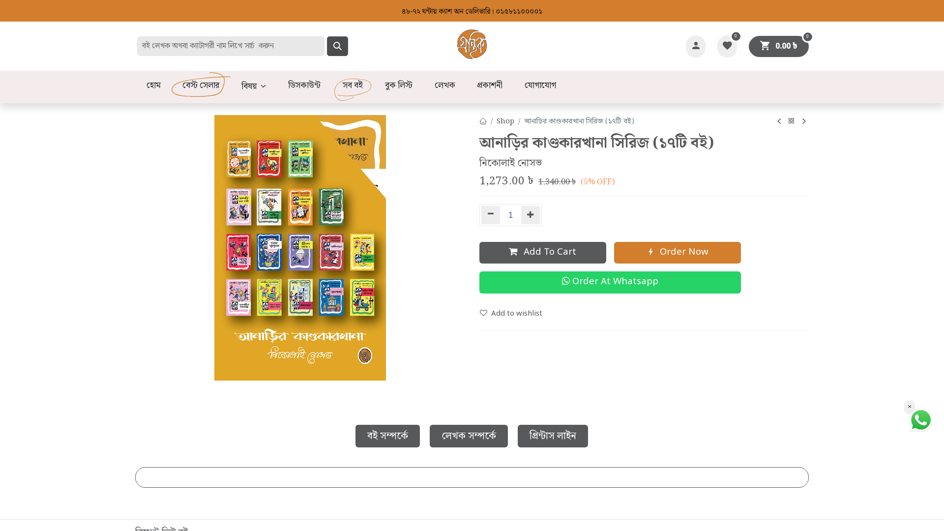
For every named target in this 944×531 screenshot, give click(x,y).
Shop (505, 121)
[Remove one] (490, 215)
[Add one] (530, 215)
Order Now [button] (682, 252)
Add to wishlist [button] (516, 314)
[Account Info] (696, 46)
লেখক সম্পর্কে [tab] (469, 436)
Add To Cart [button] (548, 252)
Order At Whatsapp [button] (614, 282)
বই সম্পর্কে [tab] (387, 436)
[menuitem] (153, 86)
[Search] (337, 46)
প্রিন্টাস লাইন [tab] (553, 436)
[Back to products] (791, 122)
